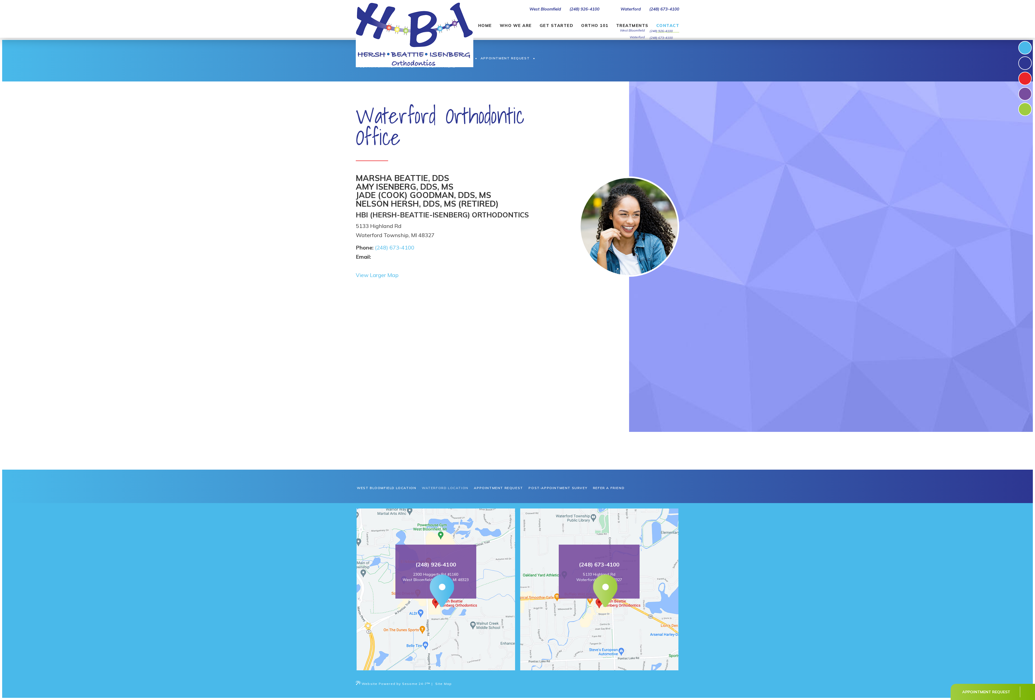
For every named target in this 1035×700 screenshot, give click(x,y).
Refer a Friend (609, 488)
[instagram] (1025, 63)
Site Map (443, 684)
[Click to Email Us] (373, 256)
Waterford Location (445, 488)
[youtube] (1025, 94)
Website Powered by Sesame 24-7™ (396, 684)
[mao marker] (436, 592)
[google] (1025, 109)
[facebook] (1025, 47)
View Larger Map (377, 275)
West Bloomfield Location (386, 488)
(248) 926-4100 (584, 9)
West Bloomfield (544, 9)
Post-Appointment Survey (558, 488)
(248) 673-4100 (664, 9)
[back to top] (1027, 692)
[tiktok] (1025, 78)
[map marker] (599, 592)
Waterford (630, 9)
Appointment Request (498, 488)
